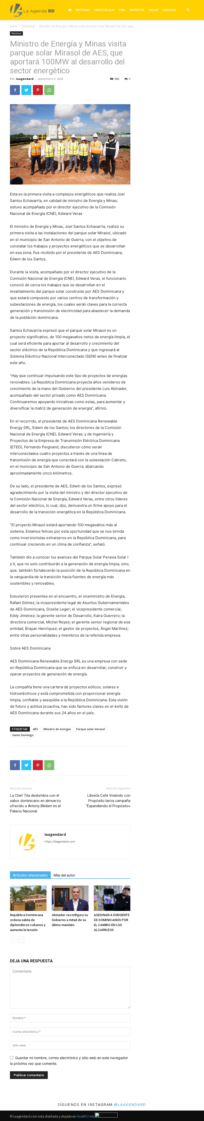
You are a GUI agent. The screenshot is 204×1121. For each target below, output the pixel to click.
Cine (122, 10)
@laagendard (130, 1104)
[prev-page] (13, 940)
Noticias (83, 10)
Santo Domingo (23, 735)
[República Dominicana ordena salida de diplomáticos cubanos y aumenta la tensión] (28, 898)
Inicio (13, 26)
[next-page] (21, 940)
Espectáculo (104, 10)
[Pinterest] (38, 90)
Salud (153, 10)
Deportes (137, 10)
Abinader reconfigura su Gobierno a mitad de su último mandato (70, 920)
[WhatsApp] (49, 90)
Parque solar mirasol (90, 729)
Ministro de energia (57, 729)
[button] (188, 10)
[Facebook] (15, 90)
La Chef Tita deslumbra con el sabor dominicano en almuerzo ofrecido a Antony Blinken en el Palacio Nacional (35, 803)
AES (35, 729)
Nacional (28, 26)
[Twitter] (26, 90)
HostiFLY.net (85, 1116)
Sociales (169, 10)
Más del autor (64, 875)
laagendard (25, 79)
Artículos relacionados (30, 875)
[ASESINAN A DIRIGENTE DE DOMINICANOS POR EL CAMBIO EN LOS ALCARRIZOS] (112, 898)
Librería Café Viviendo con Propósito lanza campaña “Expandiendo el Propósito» (108, 800)
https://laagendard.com (60, 841)
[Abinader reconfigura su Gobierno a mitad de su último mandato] (70, 898)
